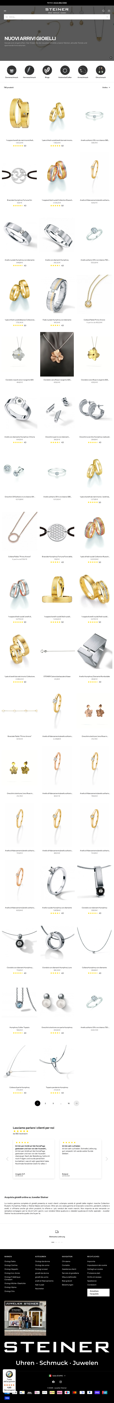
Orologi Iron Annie (12, 1273)
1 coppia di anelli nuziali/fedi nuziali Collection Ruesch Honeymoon (57, 617)
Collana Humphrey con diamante (94, 967)
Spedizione (91, 1281)
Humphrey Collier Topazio (19, 1027)
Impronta (91, 1261)
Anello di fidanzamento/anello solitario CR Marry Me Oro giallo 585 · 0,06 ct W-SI (94, 200)
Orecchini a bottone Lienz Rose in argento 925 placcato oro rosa (94, 736)
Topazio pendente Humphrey (57, 1087)
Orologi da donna (42, 1261)
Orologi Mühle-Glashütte (15, 1283)
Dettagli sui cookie (95, 1269)
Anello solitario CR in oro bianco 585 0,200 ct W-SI (57, 497)
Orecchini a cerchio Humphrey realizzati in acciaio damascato (94, 437)
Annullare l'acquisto (94, 1292)
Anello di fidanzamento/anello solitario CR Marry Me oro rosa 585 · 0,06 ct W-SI (19, 908)
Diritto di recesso (94, 1277)
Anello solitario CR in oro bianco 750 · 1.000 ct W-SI (94, 260)
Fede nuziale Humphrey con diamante (57, 320)
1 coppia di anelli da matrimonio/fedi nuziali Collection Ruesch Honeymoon (19, 140)
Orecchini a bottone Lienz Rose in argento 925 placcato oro (19, 793)
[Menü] (14, 1371)
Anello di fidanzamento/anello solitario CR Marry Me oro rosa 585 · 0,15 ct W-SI (57, 793)
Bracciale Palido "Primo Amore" (20, 736)
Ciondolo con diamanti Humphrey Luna (57, 967)
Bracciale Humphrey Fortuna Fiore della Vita (57, 557)
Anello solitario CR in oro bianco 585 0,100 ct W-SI (94, 140)
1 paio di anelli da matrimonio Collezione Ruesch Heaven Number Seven (20, 676)
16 (69, 1103)
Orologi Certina (10, 1265)
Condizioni (91, 1285)
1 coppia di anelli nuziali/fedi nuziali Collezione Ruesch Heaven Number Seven (94, 617)
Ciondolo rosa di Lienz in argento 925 (20, 380)
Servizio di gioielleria (70, 1273)
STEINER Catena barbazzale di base (57, 676)
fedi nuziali (39, 1285)
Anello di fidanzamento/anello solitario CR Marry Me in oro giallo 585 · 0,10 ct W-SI (19, 851)
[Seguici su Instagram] (60, 1381)
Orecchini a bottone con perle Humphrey (57, 1027)
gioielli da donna (42, 1273)
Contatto (66, 1265)
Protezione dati (93, 1273)
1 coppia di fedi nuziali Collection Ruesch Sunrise (57, 200)
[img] (58, 1131)
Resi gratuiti (67, 1281)
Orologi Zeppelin (11, 1269)
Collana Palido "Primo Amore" (19, 557)
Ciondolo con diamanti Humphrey (94, 908)
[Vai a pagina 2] (76, 1103)
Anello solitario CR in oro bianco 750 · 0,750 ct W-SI (94, 1027)
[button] (8, 1159)
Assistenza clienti (69, 1269)
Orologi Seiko (10, 1261)
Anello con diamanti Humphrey (57, 260)
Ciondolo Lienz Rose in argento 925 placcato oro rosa (57, 380)
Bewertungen (67, 1285)
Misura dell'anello (69, 1277)
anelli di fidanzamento (44, 1281)
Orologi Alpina (10, 1287)
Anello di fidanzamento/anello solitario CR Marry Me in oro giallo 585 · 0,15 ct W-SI (94, 793)
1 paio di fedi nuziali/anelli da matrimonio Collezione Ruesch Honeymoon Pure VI (57, 140)
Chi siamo (66, 1261)
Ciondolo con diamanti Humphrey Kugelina (19, 967)
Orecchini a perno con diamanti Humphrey (57, 437)
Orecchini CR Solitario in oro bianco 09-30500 (19, 497)
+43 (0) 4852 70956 (60, 3)
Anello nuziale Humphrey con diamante (19, 260)
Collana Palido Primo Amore (94, 320)
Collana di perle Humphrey (19, 1087)
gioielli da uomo (41, 1277)
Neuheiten (39, 1288)
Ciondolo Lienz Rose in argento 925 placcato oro (94, 380)
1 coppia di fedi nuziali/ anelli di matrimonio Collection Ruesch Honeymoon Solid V (19, 617)
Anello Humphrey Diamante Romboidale (94, 676)
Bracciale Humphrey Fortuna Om (19, 200)
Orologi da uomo (42, 1265)
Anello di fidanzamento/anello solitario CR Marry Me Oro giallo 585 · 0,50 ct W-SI (57, 736)
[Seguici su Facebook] (53, 1381)
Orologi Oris (9, 1291)
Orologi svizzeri (41, 1269)
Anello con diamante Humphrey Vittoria (19, 437)
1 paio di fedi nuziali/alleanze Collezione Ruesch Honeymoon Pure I (19, 320)
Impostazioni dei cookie (97, 1265)
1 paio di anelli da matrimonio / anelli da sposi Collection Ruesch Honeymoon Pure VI (94, 497)
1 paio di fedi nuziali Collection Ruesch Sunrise (94, 557)
